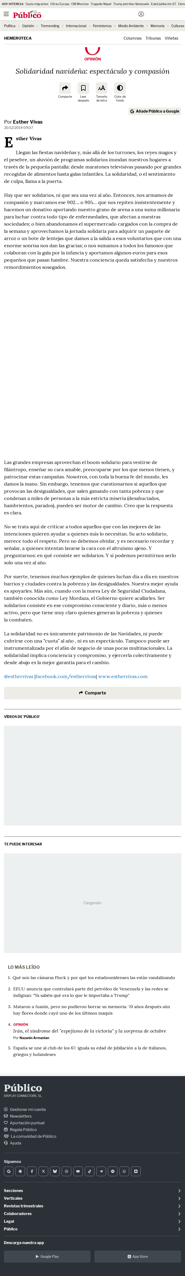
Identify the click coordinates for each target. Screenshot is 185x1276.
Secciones (13, 1190)
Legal (9, 1221)
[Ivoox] (136, 1171)
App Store (140, 1256)
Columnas (133, 38)
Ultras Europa (59, 4)
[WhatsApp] (124, 1171)
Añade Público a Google (157, 111)
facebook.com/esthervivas (66, 676)
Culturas (177, 26)
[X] (43, 1171)
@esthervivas (18, 676)
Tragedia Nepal (101, 4)
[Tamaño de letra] (101, 88)
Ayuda (15, 1143)
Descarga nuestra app (24, 1242)
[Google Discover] (20, 1171)
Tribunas (153, 38)
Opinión (28, 26)
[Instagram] (66, 1171)
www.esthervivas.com (123, 676)
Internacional (76, 26)
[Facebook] (32, 1171)
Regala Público (23, 1129)
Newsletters (20, 1116)
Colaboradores (18, 1213)
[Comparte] (65, 88)
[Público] (84, 14)
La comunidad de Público (33, 1136)
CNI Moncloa (80, 4)
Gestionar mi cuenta (27, 1109)
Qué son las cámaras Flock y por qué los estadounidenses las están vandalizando (94, 977)
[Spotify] (113, 1171)
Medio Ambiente (131, 26)
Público (23, 1089)
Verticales (13, 1198)
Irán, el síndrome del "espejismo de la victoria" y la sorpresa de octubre (89, 1031)
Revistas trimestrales (23, 1206)
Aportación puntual (27, 1123)
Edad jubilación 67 (163, 4)
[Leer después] (83, 88)
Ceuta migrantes (37, 4)
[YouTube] (78, 1171)
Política (9, 26)
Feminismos (102, 26)
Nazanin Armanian (34, 1038)
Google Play (49, 1256)
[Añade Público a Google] (8, 1171)
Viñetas (171, 38)
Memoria (158, 26)
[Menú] (6, 14)
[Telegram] (101, 1171)
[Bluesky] (55, 1171)
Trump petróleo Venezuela (131, 4)
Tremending (50, 26)
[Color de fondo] (120, 88)
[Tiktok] (89, 1171)
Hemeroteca (18, 38)
